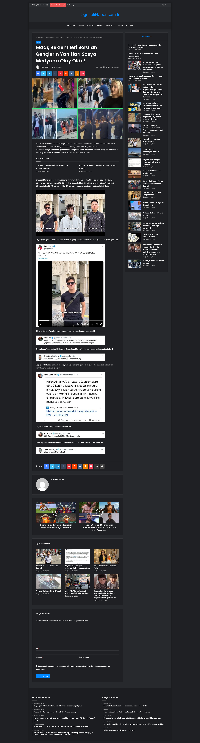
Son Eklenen (146, 36)
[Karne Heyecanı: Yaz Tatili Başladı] (48, 556)
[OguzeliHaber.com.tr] (100, 14)
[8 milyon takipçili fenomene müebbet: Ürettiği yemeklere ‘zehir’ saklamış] (134, 128)
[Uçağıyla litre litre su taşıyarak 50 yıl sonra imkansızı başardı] (134, 117)
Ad (37, 649)
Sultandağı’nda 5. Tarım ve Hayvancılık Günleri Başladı (153, 183)
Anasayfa (71, 25)
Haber (81, 25)
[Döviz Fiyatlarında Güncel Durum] (134, 237)
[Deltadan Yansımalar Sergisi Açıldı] (106, 556)
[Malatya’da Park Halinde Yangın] (134, 264)
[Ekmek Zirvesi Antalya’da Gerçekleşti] (134, 205)
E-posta (39, 657)
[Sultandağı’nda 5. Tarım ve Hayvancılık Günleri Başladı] (134, 184)
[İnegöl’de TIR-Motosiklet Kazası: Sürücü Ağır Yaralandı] (77, 581)
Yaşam (120, 25)
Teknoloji (110, 25)
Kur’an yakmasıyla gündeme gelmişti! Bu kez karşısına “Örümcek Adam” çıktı (94, 5)
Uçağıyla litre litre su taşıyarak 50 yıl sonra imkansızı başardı (152, 116)
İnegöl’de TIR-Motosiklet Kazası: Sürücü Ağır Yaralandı (77, 592)
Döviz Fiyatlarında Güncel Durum (150, 235)
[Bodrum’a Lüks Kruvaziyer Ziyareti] (134, 152)
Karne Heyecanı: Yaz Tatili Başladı (47, 567)
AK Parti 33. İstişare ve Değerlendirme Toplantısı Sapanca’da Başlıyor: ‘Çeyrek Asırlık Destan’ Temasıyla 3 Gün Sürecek (153, 91)
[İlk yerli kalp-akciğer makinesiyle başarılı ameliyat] (77, 556)
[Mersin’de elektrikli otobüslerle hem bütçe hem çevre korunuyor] (134, 106)
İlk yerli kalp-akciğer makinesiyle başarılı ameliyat (77, 567)
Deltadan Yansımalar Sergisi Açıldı (106, 567)
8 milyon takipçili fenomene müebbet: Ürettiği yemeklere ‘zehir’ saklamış (153, 129)
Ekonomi (90, 25)
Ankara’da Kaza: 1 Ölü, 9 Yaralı (48, 591)
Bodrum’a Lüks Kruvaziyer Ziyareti (151, 150)
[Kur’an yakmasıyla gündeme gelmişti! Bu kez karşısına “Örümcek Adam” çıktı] (134, 65)
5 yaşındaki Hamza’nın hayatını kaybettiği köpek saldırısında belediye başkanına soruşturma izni (105, 594)
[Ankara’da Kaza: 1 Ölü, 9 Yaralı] (48, 581)
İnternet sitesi (84, 657)
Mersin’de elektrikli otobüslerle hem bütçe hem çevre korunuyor (152, 105)
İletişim (129, 25)
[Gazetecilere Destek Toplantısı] (134, 174)
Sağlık (100, 25)
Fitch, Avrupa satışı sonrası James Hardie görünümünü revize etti (146, 77)
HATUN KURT (44, 67)
